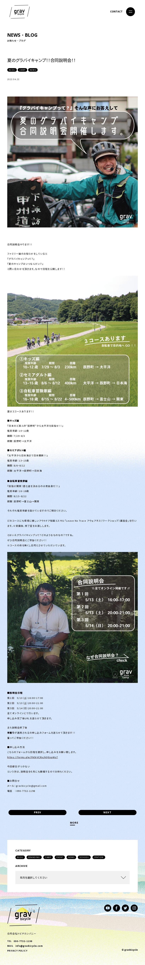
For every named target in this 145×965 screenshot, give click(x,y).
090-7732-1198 (23, 941)
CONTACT (116, 11)
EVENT (59, 857)
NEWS (71, 857)
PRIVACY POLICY (17, 950)
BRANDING (34, 857)
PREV (37, 812)
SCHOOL (84, 857)
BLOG (20, 857)
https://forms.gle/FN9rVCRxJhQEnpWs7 (32, 757)
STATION (98, 857)
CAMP (48, 857)
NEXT (107, 812)
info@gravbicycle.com (29, 945)
